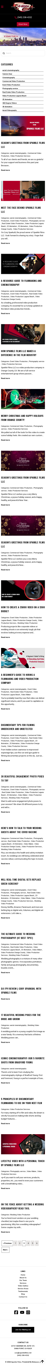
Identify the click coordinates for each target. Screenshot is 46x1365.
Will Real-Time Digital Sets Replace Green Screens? (21, 881)
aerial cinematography (10, 70)
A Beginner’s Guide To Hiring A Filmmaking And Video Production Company (20, 678)
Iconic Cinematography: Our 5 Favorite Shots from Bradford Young (23, 1060)
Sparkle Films (16, 1362)
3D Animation (7, 107)
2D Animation (7, 99)
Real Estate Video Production (13, 92)
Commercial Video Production (13, 81)
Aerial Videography (9, 110)
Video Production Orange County (25, 620)
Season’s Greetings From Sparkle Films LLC (23, 479)
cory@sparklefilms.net (23, 1353)
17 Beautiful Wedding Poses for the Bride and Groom (21, 1017)
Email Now (23, 24)
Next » (5, 1250)
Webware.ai (36, 1362)
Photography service (10, 88)
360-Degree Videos (9, 103)
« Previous (7, 1243)
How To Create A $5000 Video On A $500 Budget (23, 609)
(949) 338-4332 (23, 1355)
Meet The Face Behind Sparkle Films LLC (21, 209)
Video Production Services (20, 156)
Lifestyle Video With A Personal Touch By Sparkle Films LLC (23, 1163)
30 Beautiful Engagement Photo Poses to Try (22, 778)
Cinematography (8, 78)
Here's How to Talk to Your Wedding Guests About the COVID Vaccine (21, 830)
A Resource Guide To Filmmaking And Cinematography (21, 282)
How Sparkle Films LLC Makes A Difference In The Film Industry (18, 353)
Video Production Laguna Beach (14, 96)
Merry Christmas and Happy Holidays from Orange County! (22, 418)
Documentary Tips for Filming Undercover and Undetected (18, 727)
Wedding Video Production (27, 623)
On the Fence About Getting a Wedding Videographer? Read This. (22, 1206)
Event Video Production (11, 85)
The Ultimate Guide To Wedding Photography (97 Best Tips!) (18, 936)
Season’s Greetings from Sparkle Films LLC (23, 145)
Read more (5, 170)
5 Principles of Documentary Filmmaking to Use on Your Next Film (21, 1101)
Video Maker (26, 695)
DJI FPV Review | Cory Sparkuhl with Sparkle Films (21, 990)
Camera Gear (7, 74)
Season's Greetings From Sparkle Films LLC (23, 544)
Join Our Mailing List (23, 1330)
